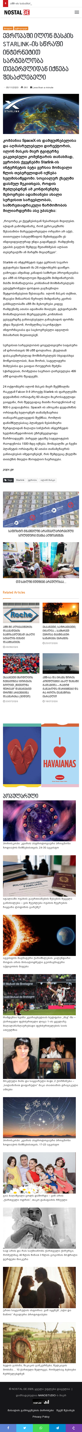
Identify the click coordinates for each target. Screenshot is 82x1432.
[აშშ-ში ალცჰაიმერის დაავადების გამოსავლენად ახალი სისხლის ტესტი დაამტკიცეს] (21, 613)
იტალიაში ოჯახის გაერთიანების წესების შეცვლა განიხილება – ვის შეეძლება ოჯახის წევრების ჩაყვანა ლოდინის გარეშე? (37, 903)
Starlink (20, 480)
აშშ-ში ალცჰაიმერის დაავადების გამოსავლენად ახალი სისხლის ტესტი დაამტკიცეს (19, 634)
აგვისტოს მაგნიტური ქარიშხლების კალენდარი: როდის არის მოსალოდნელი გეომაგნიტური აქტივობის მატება (37, 962)
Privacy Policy (41, 1416)
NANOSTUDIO (47, 1395)
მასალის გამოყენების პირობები (31, 1410)
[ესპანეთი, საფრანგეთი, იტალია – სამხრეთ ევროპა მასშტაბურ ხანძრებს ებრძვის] (61, 613)
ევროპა (32, 480)
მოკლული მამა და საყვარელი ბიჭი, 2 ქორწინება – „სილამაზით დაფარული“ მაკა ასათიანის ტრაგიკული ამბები (40, 1085)
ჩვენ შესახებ (66, 1410)
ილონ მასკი (48, 480)
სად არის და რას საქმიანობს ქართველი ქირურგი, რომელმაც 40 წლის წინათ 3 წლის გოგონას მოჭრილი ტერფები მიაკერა (40, 1255)
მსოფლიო (8, 28)
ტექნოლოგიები (21, 28)
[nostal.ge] (17, 12)
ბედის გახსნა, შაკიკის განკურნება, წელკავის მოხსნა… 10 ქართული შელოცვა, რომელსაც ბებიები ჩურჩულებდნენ (39, 1369)
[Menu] (77, 12)
